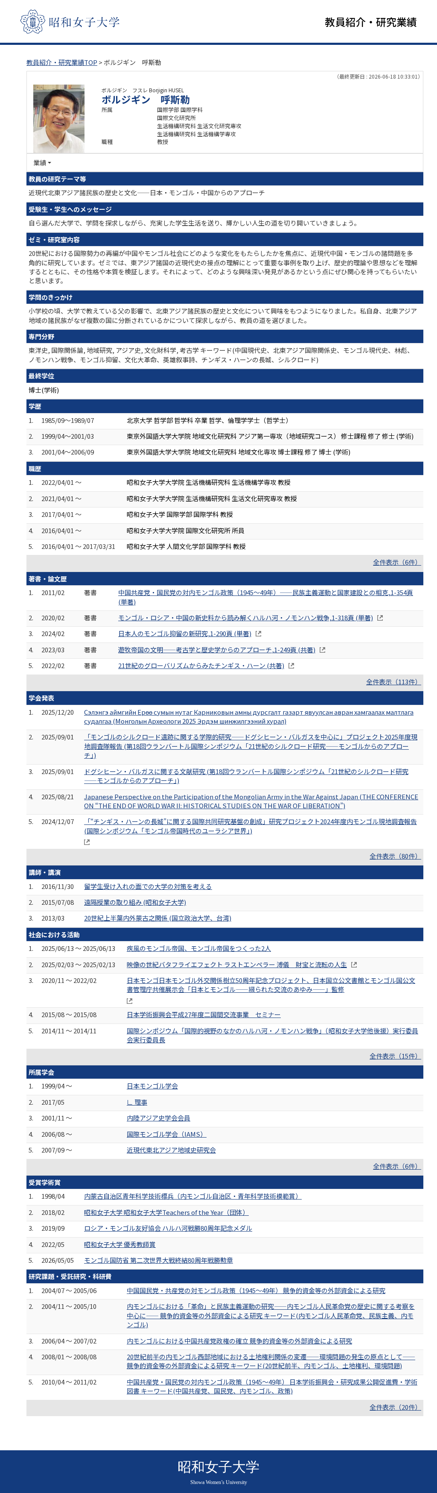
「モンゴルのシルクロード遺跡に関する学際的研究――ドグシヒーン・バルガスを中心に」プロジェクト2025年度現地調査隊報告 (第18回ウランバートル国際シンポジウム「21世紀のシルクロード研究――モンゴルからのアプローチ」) (250, 746)
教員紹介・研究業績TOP (61, 62)
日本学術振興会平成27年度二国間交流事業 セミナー (204, 1014)
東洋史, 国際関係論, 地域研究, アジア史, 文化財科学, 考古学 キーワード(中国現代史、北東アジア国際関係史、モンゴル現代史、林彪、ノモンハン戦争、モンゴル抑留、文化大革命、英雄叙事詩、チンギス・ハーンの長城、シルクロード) (221, 355)
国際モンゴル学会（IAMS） (167, 1133)
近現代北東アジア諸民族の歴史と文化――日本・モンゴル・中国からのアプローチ (147, 192)
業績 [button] (39, 162)
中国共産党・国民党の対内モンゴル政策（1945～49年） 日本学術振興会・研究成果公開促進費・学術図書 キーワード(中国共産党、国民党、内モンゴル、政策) (272, 1386)
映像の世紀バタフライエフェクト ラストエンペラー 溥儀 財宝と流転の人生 (237, 964)
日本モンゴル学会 (152, 1085)
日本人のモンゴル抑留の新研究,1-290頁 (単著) (184, 633)
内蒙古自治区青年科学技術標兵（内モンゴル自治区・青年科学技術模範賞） (193, 1195)
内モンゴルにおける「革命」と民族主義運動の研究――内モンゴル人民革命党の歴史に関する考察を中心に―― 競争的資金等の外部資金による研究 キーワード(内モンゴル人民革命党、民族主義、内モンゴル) (271, 1315)
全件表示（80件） (395, 855)
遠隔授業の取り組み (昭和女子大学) (135, 902)
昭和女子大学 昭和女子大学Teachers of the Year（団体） (166, 1212)
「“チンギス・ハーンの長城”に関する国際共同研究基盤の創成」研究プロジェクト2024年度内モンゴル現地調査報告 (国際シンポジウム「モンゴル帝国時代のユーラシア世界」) (250, 826)
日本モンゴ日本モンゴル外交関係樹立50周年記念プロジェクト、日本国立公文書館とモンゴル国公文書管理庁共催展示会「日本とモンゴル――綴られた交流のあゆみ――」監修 (271, 985)
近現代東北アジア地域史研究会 (171, 1149)
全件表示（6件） (397, 561)
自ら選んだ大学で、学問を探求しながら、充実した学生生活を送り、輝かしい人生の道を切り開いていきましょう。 (194, 222)
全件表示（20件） (395, 1406)
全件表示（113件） (393, 681)
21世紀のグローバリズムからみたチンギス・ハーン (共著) (201, 665)
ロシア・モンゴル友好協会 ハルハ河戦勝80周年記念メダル (168, 1227)
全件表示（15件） (395, 1055)
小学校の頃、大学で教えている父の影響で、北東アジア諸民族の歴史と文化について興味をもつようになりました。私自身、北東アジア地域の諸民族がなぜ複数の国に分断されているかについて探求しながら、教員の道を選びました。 (223, 315)
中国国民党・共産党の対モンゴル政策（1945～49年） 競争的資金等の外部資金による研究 (256, 1290)
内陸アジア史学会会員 (158, 1117)
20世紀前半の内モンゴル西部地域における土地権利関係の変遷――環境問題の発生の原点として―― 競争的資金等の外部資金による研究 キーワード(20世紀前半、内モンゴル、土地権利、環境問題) (271, 1361)
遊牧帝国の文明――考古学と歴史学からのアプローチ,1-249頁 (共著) (216, 649)
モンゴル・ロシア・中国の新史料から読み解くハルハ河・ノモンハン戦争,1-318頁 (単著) (245, 617)
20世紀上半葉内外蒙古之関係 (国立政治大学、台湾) (157, 917)
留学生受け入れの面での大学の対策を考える (148, 886)
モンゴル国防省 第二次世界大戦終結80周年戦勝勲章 (158, 1259)
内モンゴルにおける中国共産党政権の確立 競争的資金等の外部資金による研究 (239, 1340)
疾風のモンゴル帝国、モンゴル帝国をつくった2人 (199, 948)
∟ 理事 (137, 1101)
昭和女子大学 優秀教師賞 (120, 1244)
